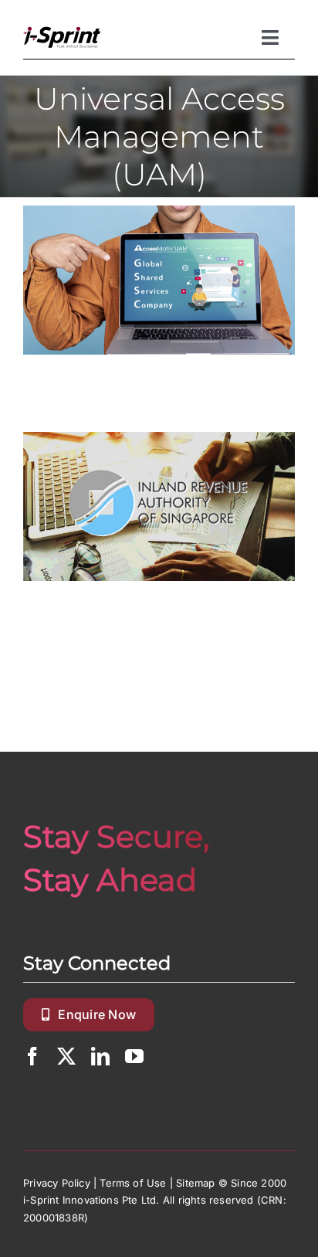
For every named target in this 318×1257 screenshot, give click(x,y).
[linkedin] (100, 1056)
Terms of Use (133, 1183)
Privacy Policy (56, 1183)
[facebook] (32, 1056)
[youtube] (134, 1056)
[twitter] (66, 1056)
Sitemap (195, 1183)
